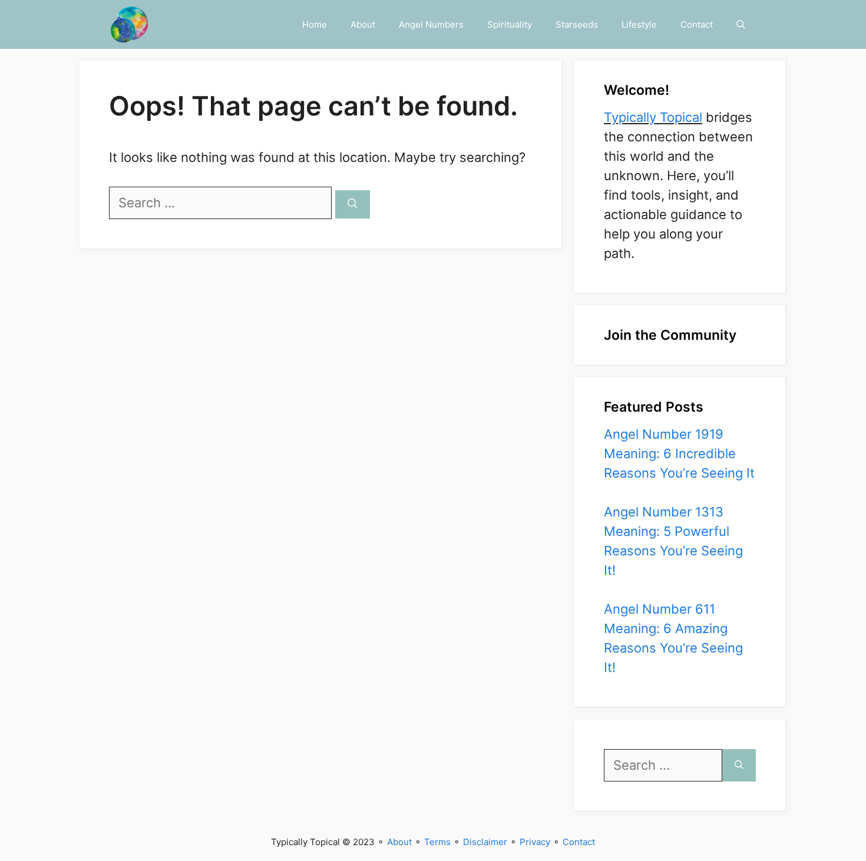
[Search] (352, 204)
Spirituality (509, 24)
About (363, 24)
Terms (437, 841)
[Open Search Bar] (741, 24)
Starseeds (577, 24)
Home (314, 24)
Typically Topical (653, 117)
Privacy (535, 841)
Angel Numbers (431, 24)
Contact (696, 24)
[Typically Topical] (129, 24)
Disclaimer (485, 841)
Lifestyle (639, 24)
